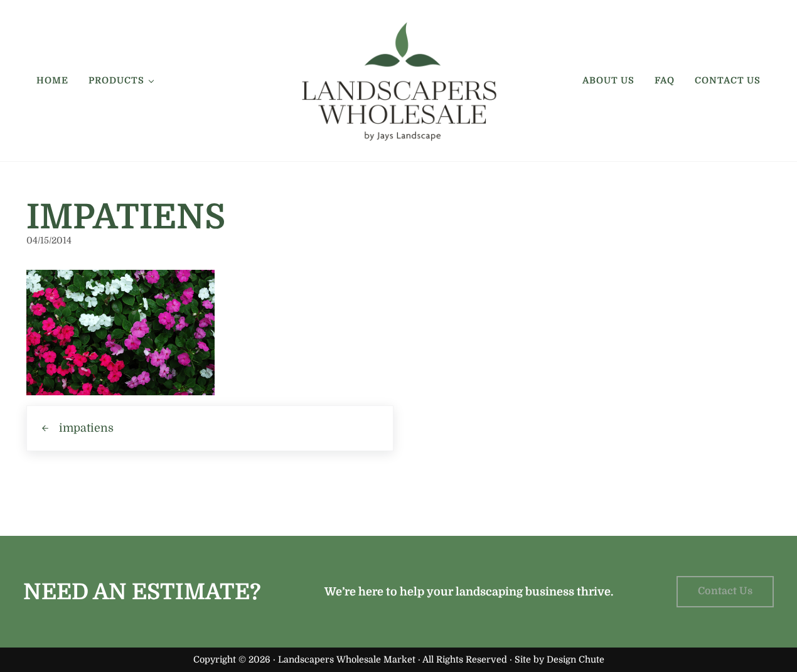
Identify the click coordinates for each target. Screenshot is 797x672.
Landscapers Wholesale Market (346, 659)
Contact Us (725, 591)
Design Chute (575, 659)
